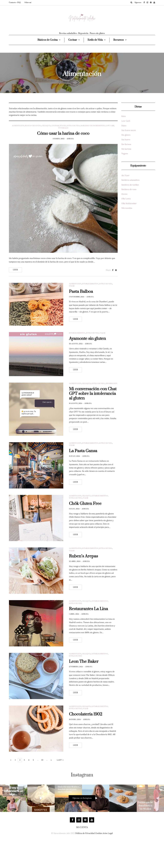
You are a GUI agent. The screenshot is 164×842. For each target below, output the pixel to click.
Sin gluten (125, 135)
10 (42, 760)
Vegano (124, 153)
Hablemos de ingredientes (93, 126)
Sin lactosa (126, 149)
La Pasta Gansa (83, 451)
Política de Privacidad (85, 833)
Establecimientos (90, 284)
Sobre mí (27, 3)
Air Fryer (125, 175)
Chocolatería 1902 (85, 714)
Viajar (71, 286)
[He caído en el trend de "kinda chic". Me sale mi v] (68, 798)
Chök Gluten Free (85, 503)
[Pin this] (116, 270)
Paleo (123, 125)
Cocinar (72, 40)
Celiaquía (46, 126)
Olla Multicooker (129, 203)
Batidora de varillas (130, 185)
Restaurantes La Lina (88, 608)
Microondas (126, 208)
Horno (124, 194)
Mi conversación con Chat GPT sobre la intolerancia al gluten (93, 393)
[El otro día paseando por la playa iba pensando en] (95, 798)
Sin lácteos (126, 144)
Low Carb (110, 126)
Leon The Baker (84, 661)
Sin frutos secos (128, 130)
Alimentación (18, 126)
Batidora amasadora (130, 180)
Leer (15, 270)
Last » (60, 760)
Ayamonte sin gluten (87, 338)
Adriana (70, 139)
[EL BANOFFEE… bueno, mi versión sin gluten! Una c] (41, 798)
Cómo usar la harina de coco (63, 133)
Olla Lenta (126, 198)
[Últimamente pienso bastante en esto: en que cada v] (13, 798)
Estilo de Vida (95, 40)
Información (111, 384)
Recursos (118, 40)
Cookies (98, 833)
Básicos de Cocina (48, 40)
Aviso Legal (108, 833)
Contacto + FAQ (15, 3)
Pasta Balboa (81, 291)
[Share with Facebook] (112, 270)
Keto (123, 116)
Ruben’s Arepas (83, 556)
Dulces (63, 126)
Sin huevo (125, 139)
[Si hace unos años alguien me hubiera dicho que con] (150, 798)
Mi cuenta (82, 827)
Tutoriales (63, 128)
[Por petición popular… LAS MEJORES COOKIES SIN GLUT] (123, 798)
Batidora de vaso (128, 189)
